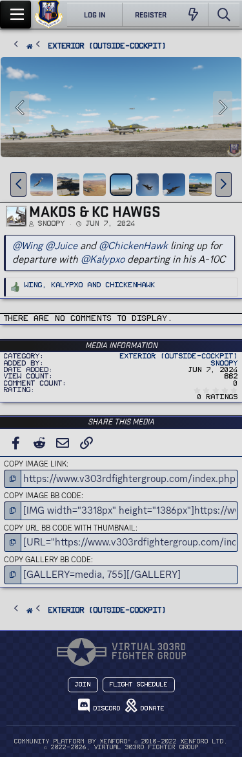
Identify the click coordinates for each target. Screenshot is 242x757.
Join (83, 684)
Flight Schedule (139, 684)
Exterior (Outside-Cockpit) (179, 356)
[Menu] (15, 14)
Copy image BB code (42, 495)
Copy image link (35, 464)
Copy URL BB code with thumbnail (70, 528)
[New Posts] (193, 15)
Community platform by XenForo (121, 741)
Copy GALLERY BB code (47, 559)
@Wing (27, 245)
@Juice (61, 245)
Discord (105, 708)
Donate (151, 708)
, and (90, 285)
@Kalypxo (103, 259)
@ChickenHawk (133, 245)
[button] (18, 184)
